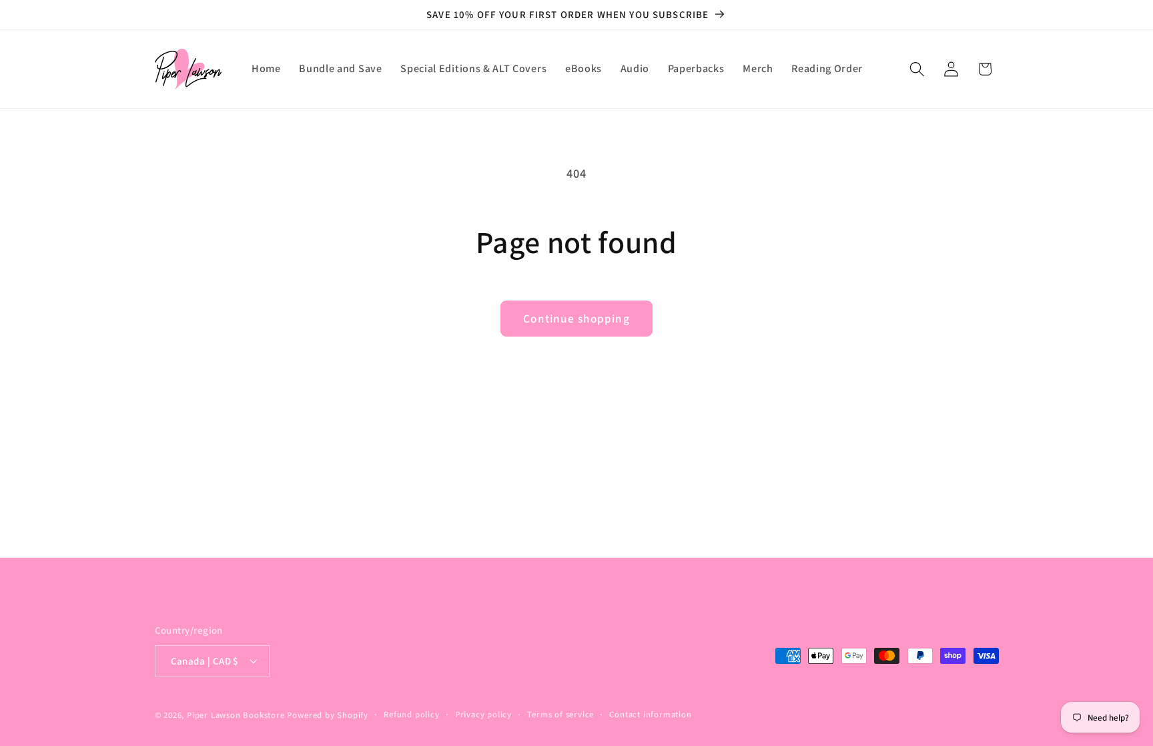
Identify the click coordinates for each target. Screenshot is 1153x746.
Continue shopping (576, 318)
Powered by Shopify (327, 715)
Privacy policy (483, 714)
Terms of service (560, 714)
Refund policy (411, 714)
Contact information (650, 714)
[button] (917, 69)
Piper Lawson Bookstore (236, 715)
